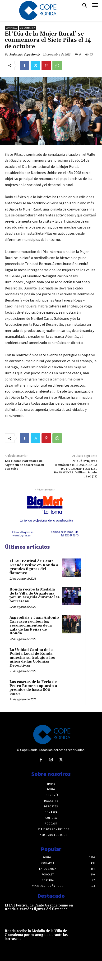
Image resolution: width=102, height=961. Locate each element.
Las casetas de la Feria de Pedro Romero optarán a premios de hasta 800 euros (33, 688)
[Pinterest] (46, 65)
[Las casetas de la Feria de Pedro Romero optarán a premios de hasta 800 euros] (71, 688)
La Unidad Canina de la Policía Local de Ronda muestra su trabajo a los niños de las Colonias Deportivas (32, 658)
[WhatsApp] (57, 65)
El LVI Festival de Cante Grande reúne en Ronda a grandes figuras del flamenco (33, 567)
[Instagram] (51, 760)
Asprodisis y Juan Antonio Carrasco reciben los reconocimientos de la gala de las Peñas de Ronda (34, 625)
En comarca (27, 27)
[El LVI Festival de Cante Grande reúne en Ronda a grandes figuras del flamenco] (71, 567)
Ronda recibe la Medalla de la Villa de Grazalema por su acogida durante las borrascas (34, 595)
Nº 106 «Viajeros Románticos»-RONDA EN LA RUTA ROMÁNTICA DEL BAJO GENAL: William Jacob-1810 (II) (75, 468)
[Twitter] (35, 65)
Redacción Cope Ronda (24, 54)
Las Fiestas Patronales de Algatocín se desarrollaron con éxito (24, 465)
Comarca (11, 27)
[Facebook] (24, 65)
